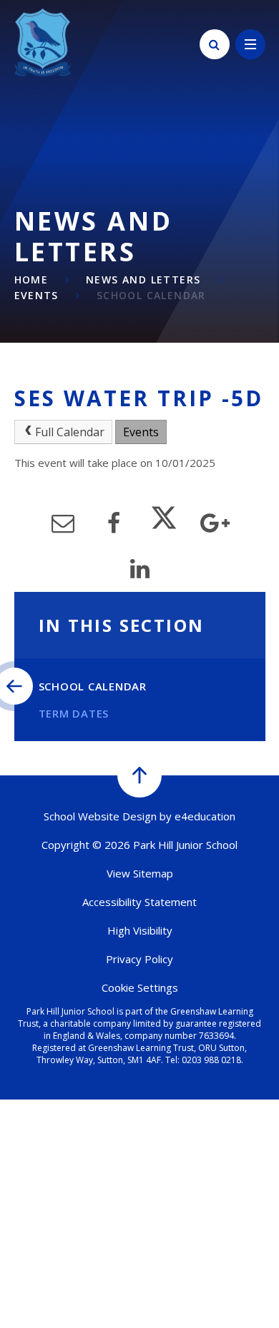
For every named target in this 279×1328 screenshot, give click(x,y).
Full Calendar (69, 432)
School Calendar (151, 295)
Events (36, 295)
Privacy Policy (139, 959)
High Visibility (139, 930)
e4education (205, 816)
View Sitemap (140, 873)
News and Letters (143, 279)
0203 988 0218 (211, 1060)
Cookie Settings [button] (140, 987)
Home (31, 279)
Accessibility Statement (139, 902)
